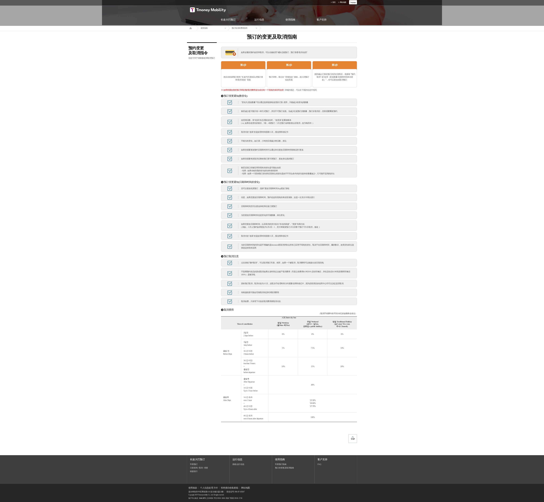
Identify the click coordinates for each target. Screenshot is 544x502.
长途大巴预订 (197, 459)
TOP (353, 439)
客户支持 (322, 459)
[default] (274, 28)
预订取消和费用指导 (239, 28)
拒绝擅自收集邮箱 (229, 488)
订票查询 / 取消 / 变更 (199, 468)
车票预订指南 (280, 464)
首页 (334, 2)
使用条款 (192, 488)
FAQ (319, 464)
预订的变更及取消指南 (284, 468)
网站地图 (343, 2)
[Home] (191, 28)
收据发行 (193, 471)
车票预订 (193, 464)
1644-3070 (202, 498)
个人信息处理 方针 (209, 488)
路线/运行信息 (238, 464)
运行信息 (237, 459)
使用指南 (204, 28)
